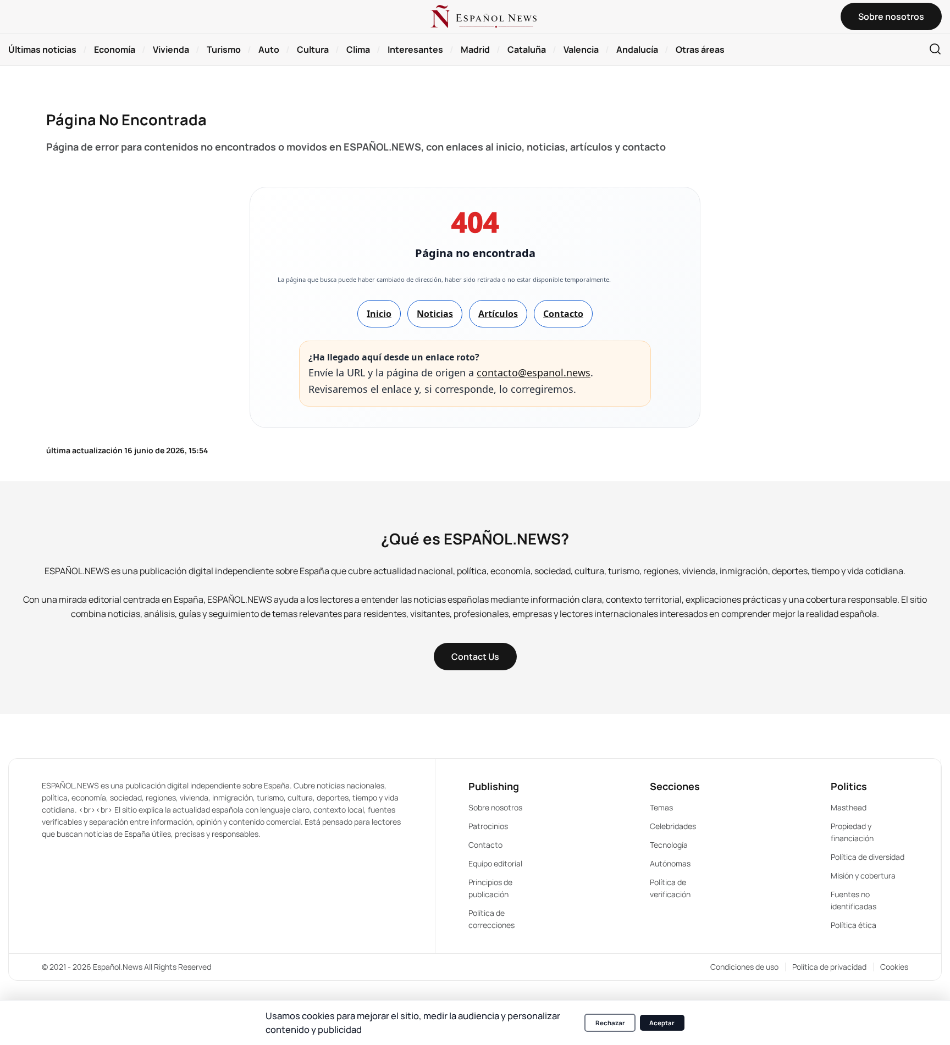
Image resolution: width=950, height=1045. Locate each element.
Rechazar (610, 1023)
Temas (661, 807)
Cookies (894, 966)
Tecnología (669, 845)
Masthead (848, 807)
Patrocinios (488, 826)
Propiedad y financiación (852, 832)
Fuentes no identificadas (853, 900)
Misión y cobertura (863, 875)
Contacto (563, 314)
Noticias (435, 314)
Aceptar (662, 1023)
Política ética (853, 925)
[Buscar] (935, 49)
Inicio (379, 314)
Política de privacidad (829, 966)
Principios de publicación (490, 888)
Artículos (498, 314)
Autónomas (670, 863)
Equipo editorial (495, 863)
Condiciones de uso (744, 966)
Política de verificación (670, 888)
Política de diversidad (867, 857)
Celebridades (673, 826)
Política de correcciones (491, 919)
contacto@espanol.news (533, 372)
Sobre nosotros (495, 807)
